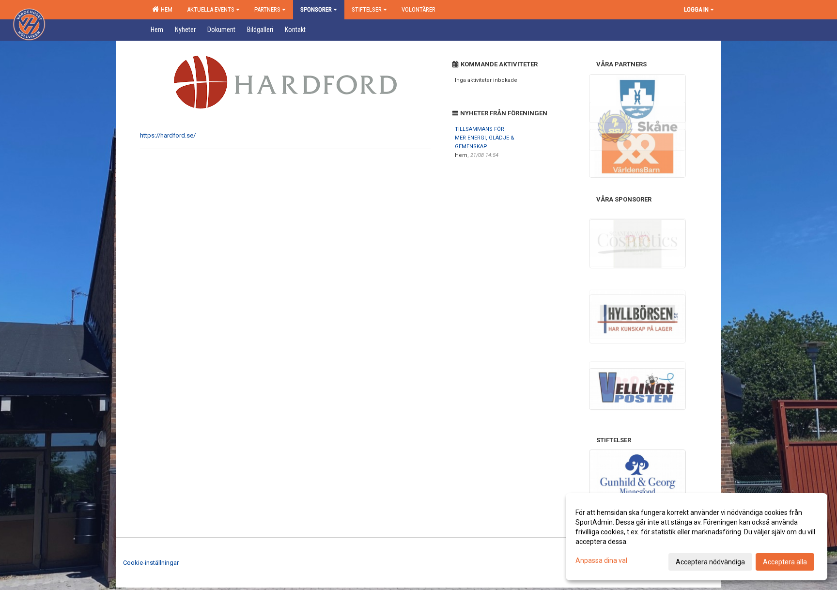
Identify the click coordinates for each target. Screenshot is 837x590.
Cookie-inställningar (151, 562)
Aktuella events (210, 9)
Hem (165, 9)
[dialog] (696, 536)
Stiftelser (367, 9)
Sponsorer (316, 9)
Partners (267, 9)
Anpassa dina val (601, 560)
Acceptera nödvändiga (710, 562)
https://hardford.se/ (168, 135)
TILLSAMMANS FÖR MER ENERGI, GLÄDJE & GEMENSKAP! (484, 138)
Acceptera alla (785, 562)
